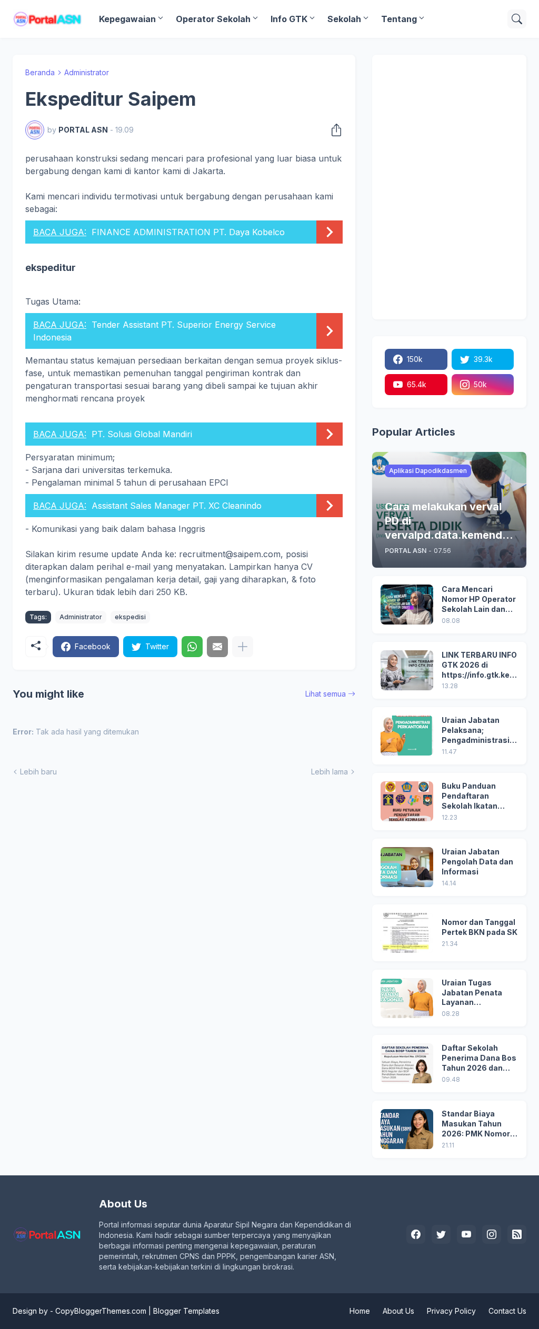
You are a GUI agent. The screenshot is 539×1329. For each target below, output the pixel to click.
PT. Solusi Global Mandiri (142, 434)
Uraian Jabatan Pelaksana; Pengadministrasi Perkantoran (476, 731)
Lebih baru (38, 771)
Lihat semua (325, 693)
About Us (398, 1310)
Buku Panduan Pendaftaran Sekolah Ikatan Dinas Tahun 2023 (476, 796)
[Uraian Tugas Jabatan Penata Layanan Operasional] (407, 998)
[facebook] (415, 1234)
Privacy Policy (451, 1310)
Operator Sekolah (213, 19)
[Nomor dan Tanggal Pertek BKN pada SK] (407, 933)
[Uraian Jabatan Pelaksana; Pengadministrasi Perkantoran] (407, 736)
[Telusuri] (516, 18)
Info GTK (289, 19)
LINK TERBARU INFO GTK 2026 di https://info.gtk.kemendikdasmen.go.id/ (479, 665)
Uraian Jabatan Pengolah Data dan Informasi (477, 861)
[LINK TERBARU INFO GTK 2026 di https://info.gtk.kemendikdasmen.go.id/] (407, 670)
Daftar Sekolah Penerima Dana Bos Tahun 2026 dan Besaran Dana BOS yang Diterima (479, 1058)
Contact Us (507, 1310)
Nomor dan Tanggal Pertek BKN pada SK (479, 927)
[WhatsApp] (192, 646)
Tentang (399, 19)
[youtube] (466, 1234)
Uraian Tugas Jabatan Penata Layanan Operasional (472, 993)
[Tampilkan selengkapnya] (242, 646)
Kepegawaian (127, 19)
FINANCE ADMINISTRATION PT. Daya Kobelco (188, 232)
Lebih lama (329, 771)
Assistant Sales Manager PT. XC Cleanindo (177, 505)
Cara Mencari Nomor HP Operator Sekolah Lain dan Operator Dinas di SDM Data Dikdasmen (479, 600)
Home (360, 1310)
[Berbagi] (333, 129)
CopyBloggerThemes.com (100, 1310)
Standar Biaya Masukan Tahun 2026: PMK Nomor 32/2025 (476, 1124)
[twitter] (441, 1234)
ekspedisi (130, 617)
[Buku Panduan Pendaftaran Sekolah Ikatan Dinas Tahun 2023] (407, 801)
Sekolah (344, 19)
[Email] (217, 646)
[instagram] (491, 1234)
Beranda (40, 72)
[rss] (516, 1234)
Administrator (86, 72)
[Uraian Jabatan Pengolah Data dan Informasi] (407, 867)
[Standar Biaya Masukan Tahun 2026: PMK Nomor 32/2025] (407, 1129)
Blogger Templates (186, 1310)
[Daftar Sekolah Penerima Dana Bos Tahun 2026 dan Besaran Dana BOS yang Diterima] (407, 1063)
